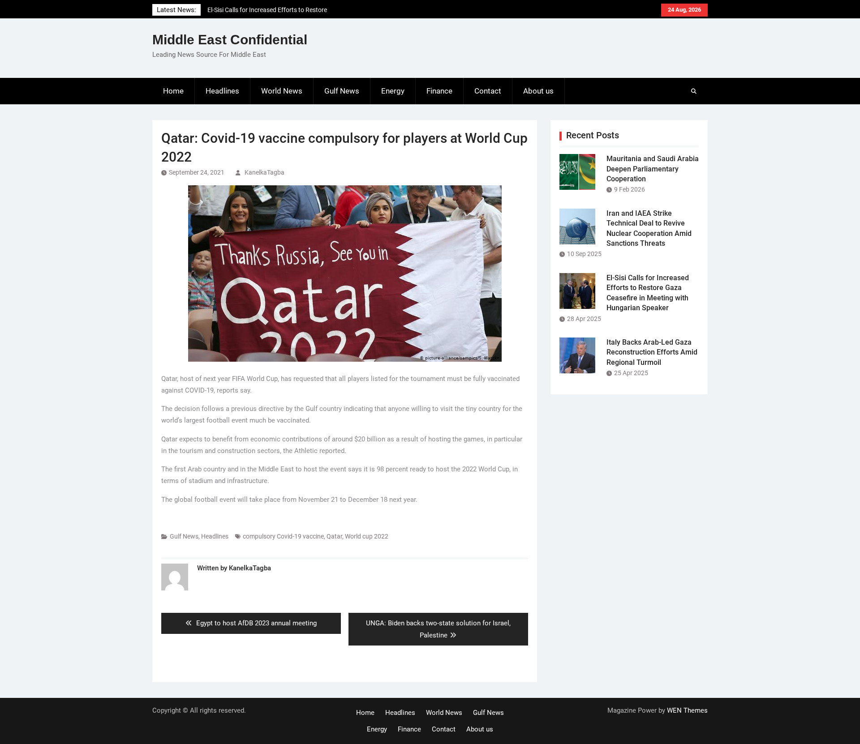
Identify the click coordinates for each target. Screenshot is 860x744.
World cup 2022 (366, 536)
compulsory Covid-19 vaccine (283, 536)
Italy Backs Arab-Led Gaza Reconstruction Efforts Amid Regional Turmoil (651, 352)
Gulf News (341, 90)
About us (538, 90)
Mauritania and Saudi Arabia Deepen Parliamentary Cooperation (652, 168)
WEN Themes (687, 710)
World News (281, 90)
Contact (487, 90)
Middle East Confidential (229, 39)
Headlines (222, 90)
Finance (439, 90)
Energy (392, 90)
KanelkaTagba (264, 172)
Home (173, 90)
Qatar (334, 536)
